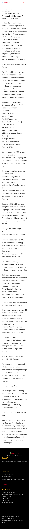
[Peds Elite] (9, 3)
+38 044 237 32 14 (9, 474)
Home (3, 10)
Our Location (4, 484)
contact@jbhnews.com (9, 477)
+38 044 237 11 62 (7, 476)
